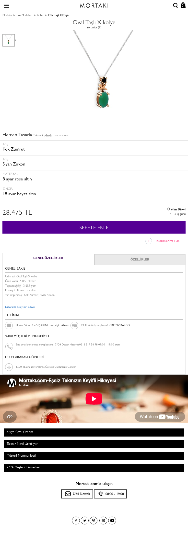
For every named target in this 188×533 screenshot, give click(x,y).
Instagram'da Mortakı (103, 520)
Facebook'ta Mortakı (76, 520)
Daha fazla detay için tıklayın (20, 307)
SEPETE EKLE (94, 228)
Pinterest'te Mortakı (93, 520)
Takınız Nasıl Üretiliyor (22, 444)
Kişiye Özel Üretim (20, 432)
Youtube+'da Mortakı (112, 520)
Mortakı (7, 15)
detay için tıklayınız (59, 325)
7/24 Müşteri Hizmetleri (23, 467)
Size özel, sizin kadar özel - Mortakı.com (94, 4)
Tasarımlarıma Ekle (167, 241)
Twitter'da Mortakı (85, 520)
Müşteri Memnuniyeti (21, 456)
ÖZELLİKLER (139, 260)
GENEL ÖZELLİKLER (48, 258)
